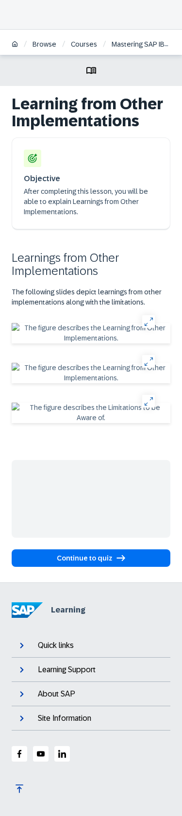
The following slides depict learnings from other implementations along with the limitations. (87, 297)
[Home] (15, 45)
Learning (68, 610)
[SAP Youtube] (41, 754)
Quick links (56, 645)
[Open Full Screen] (148, 321)
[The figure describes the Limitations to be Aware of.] (91, 413)
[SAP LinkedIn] (62, 754)
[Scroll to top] (19, 789)
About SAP (56, 694)
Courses (84, 44)
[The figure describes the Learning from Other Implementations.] (91, 333)
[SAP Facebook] (19, 754)
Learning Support (67, 669)
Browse (44, 44)
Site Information (64, 718)
